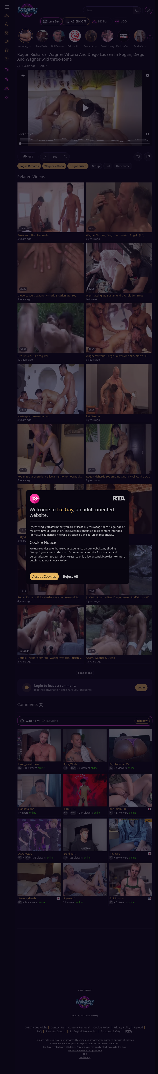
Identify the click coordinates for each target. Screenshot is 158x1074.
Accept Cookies (44, 576)
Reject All (70, 576)
